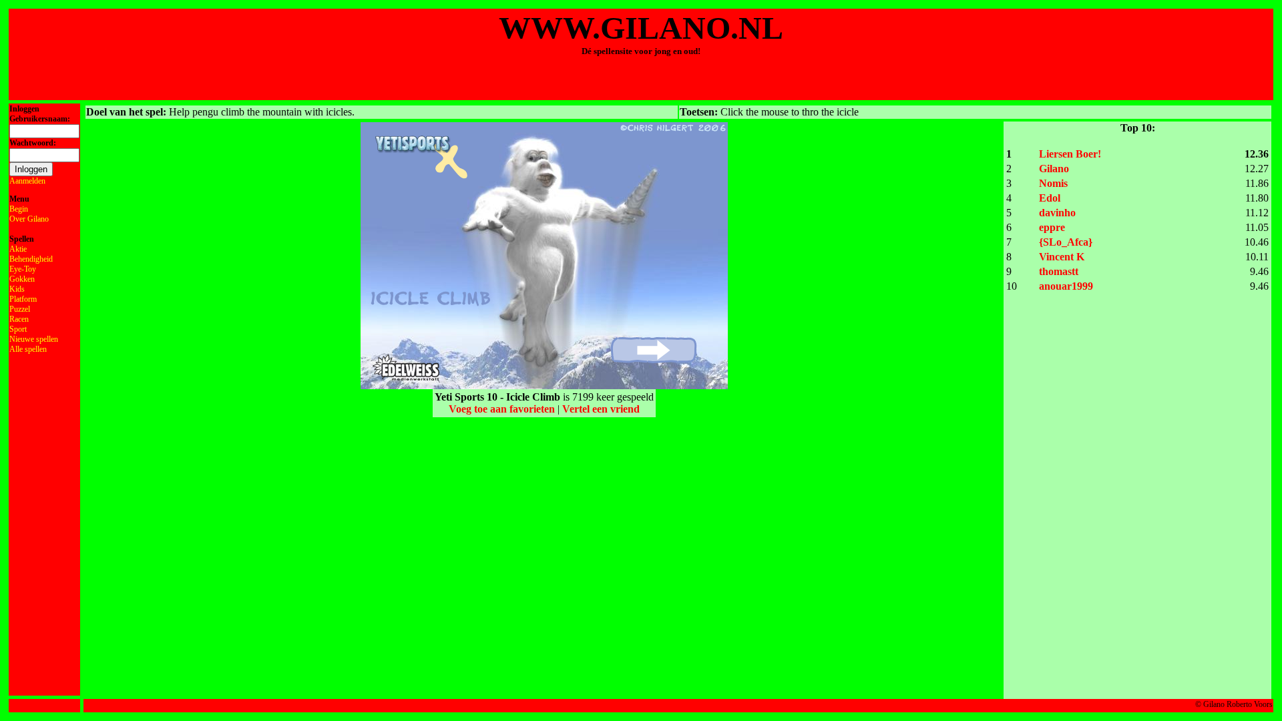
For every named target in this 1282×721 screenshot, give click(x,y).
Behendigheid (31, 259)
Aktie (18, 249)
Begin (18, 209)
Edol (1049, 198)
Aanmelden (27, 181)
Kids (17, 289)
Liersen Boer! (1070, 154)
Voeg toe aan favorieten (502, 409)
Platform (23, 299)
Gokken (22, 279)
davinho (1057, 212)
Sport (18, 329)
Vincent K (1061, 256)
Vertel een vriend (601, 409)
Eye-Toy (22, 269)
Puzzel (19, 309)
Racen (19, 319)
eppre (1052, 227)
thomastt (1058, 271)
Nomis (1053, 183)
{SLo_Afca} (1065, 242)
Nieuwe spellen (33, 339)
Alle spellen (28, 349)
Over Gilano (29, 219)
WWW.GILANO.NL (641, 27)
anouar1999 (1066, 286)
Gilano (1054, 168)
